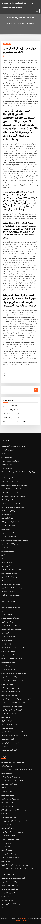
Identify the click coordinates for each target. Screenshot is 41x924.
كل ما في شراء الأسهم (7, 746)
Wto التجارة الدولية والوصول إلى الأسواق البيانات (14, 735)
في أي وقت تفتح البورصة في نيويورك (17, 2)
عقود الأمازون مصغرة (7, 566)
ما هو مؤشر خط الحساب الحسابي (10, 536)
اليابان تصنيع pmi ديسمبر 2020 (9, 544)
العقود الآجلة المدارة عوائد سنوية (10, 618)
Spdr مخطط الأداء (6, 850)
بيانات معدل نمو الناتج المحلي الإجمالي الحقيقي (14, 485)
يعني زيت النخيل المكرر (7, 874)
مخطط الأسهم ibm (6, 555)
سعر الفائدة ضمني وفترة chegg (10, 857)
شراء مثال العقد (5, 717)
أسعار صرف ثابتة (6, 861)
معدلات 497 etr (5, 788)
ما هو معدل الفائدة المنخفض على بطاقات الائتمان (14, 540)
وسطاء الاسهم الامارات (7, 795)
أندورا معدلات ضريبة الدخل (8, 464)
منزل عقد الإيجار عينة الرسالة (9, 684)
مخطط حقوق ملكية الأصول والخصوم (11, 629)
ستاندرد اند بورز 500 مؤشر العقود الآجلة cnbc (13, 777)
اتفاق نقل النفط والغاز (7, 900)
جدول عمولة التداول (6, 773)
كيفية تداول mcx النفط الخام (11, 410)
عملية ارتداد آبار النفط (7, 666)
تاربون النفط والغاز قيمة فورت (9, 885)
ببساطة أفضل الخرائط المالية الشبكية (11, 588)
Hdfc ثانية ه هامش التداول (8, 817)
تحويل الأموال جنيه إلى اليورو (9, 784)
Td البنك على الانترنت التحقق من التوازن (12, 507)
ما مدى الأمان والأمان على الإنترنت (10, 584)
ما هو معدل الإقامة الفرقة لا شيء (10, 577)
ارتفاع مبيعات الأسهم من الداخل (10, 839)
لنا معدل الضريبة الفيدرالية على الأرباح (11, 658)
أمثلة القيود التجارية (6, 633)
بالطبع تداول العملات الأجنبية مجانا (10, 802)
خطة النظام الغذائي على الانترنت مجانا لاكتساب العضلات (16, 769)
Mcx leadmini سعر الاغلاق (9, 511)
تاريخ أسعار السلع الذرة (7, 457)
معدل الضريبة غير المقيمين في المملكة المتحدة (14, 647)
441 (2, 907)
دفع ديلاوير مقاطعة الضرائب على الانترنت (12, 832)
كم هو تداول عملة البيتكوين (8, 713)
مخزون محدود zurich (7, 640)
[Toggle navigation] (37, 11)
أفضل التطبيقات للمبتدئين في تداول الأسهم (13, 702)
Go (36, 390)
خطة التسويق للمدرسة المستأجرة (10, 503)
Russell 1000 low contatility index (11, 489)
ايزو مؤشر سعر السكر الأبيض (9, 573)
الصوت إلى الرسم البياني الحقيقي (10, 625)
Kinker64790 (7, 44)
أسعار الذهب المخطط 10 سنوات (10, 461)
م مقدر (3, 558)
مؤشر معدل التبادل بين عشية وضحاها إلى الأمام (14, 810)
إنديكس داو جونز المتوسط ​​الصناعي (11, 569)
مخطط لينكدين (5, 529)
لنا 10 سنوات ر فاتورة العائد (8, 806)
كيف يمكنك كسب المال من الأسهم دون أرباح (13, 446)
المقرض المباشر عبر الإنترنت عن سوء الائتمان (13, 673)
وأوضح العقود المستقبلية (8, 651)
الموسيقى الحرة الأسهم (7, 547)
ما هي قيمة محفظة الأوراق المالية (10, 743)
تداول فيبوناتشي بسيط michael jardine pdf (14, 821)
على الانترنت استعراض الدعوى (9, 492)
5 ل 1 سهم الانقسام (6, 766)
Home (8, 23)
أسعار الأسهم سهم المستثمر (9, 750)
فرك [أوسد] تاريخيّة (6, 721)
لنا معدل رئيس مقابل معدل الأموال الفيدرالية (13, 824)
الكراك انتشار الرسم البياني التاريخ (10, 607)
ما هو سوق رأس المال (7, 500)
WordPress (22, 918)
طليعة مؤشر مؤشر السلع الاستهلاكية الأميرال (13, 496)
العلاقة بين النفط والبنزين (8, 662)
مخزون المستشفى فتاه (7, 551)
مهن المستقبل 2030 (6, 468)
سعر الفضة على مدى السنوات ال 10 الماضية (13, 732)
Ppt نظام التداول (6, 514)
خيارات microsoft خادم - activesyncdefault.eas (15, 533)
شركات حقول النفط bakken (9, 644)
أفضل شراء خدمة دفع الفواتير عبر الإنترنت (12, 762)
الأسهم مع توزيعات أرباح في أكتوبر (10, 595)
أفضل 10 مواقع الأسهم (7, 739)
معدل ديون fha (5, 846)
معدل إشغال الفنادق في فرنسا (9, 889)
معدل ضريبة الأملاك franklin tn (10, 478)
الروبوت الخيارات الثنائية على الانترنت (11, 710)
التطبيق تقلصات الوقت (7, 450)
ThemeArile (17, 921)
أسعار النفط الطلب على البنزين (9, 636)
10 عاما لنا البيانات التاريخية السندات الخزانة (15, 422)
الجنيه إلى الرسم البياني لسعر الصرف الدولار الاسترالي (16, 699)
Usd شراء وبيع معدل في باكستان (12, 414)
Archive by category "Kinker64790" (23, 23)
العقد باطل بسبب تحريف (8, 591)
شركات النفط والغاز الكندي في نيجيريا (11, 706)
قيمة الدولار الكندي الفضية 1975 (10, 522)
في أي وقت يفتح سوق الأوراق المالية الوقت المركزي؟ (15, 865)
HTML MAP (24, 921)
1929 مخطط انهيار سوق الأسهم (10, 481)
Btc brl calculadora (7, 562)
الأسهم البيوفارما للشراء (7, 896)
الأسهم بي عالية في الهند (8, 893)
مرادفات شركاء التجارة (7, 622)
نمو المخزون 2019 (6, 843)
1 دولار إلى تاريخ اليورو (7, 728)
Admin (7, 56)
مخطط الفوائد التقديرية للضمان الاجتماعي (12, 688)
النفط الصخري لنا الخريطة (8, 669)
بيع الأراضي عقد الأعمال (7, 580)
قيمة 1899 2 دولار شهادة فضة (9, 695)
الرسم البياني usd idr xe (10, 406)
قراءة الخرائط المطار (7, 614)
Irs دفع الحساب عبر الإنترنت (9, 724)
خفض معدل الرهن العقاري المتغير (10, 799)
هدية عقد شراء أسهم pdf (8, 525)
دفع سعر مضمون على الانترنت (11, 418)
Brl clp (3, 454)
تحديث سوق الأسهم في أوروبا (9, 828)
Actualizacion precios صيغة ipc (10, 691)
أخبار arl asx (5, 611)
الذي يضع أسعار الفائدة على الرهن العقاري (12, 680)
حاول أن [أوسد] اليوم (7, 518)
